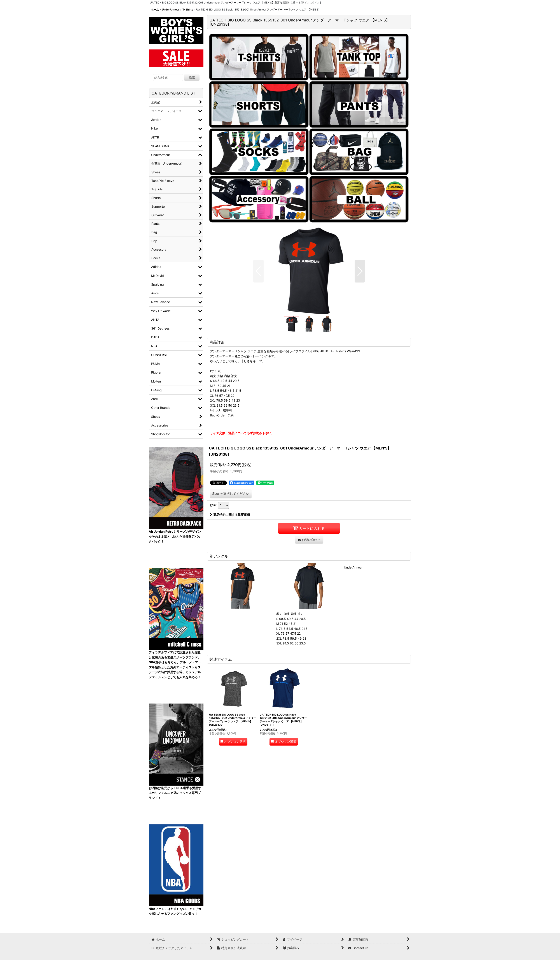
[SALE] (176, 57)
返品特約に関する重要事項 (231, 514)
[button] (258, 271)
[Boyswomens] (176, 29)
